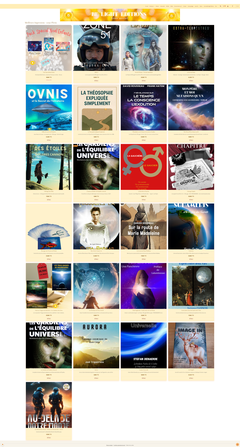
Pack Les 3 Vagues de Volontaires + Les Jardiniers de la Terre (48, 310)
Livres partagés (190, 6)
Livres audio (162, 6)
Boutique (151, 6)
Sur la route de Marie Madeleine (144, 251)
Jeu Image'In (191, 370)
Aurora (96, 370)
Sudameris (191, 251)
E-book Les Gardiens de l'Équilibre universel (96, 191)
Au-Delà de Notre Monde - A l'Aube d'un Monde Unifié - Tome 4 (49, 429)
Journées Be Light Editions (209, 6)
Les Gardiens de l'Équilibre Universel (49, 370)
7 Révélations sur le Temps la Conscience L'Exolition (143, 132)
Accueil (146, 6)
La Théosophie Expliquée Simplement (96, 132)
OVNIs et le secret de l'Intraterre (49, 132)
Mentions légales (109, 445)
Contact (184, 6)
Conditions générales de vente (119, 445)
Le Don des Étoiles (191, 72)
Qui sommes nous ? (178, 6)
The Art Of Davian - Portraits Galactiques (144, 72)
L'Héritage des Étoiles (49, 191)
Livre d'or (196, 6)
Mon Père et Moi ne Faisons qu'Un (191, 132)
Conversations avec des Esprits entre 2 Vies (191, 310)
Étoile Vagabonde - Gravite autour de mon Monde (144, 310)
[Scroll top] (237, 444)
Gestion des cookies (130, 445)
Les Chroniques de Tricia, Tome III (96, 310)
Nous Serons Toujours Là (96, 251)
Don (216, 6)
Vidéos (171, 6)
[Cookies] (2, 444)
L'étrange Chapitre (191, 191)
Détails (96, 80)
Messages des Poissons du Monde (49, 251)
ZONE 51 (96, 72)
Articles (167, 6)
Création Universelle (143, 370)
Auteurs (157, 6)
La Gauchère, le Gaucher (143, 191)
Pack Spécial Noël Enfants (49, 72)
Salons (201, 6)
